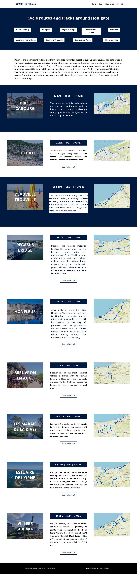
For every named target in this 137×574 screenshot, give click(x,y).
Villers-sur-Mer (111, 40)
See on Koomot (68, 122)
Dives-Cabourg (22, 29)
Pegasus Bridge (68, 29)
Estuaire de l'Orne (91, 31)
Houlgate (45, 29)
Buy (100, 4)
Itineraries (109, 4)
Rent (94, 4)
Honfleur (114, 29)
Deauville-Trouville (54, 40)
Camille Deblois (104, 568)
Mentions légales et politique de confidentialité (40, 568)
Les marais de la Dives (26, 40)
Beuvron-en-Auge (83, 40)
